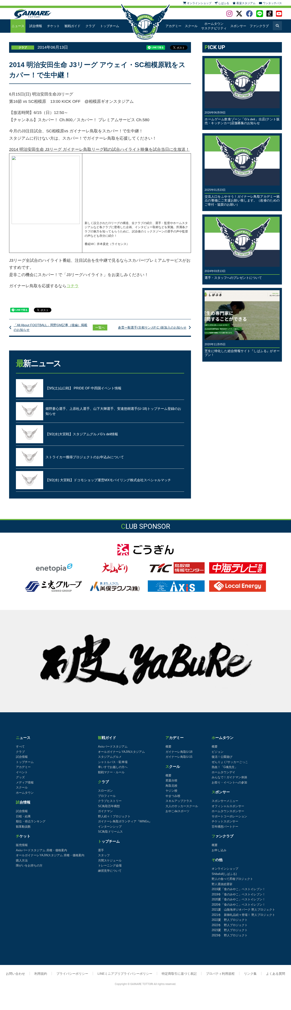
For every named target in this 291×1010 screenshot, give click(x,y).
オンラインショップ (225, 868)
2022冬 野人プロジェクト (230, 925)
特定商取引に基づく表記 (179, 973)
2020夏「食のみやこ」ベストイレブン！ (238, 899)
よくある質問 (275, 973)
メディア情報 (25, 782)
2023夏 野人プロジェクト (230, 930)
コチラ (72, 286)
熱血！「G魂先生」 (225, 767)
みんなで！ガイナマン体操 (229, 777)
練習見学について (110, 870)
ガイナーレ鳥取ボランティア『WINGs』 (125, 821)
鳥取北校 (171, 785)
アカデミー (173, 26)
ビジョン (217, 751)
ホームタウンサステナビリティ (214, 26)
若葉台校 (171, 780)
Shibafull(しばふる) (224, 874)
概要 (168, 746)
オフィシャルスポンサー (228, 806)
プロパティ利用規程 (220, 973)
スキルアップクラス (179, 801)
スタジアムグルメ (110, 756)
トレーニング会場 (110, 865)
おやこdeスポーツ (177, 811)
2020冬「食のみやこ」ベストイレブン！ (238, 904)
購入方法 (22, 860)
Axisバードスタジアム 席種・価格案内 (41, 850)
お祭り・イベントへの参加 (229, 782)
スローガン (105, 790)
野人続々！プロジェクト (114, 816)
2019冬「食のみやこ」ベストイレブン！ (238, 894)
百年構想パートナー (225, 826)
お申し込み (219, 850)
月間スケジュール (110, 860)
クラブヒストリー (110, 801)
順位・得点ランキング (30, 821)
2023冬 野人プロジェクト (230, 935)
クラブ (90, 26)
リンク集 (250, 973)
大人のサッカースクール (182, 806)
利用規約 (40, 973)
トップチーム (109, 26)
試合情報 (35, 26)
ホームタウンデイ (223, 772)
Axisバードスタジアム (113, 746)
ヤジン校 (171, 790)
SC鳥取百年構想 (109, 806)
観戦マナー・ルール (111, 772)
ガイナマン (105, 811)
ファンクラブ (259, 26)
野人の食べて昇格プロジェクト (232, 879)
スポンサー (238, 26)
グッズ (20, 777)
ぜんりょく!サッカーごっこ (230, 762)
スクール (191, 26)
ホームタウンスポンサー (228, 811)
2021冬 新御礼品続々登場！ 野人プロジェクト (243, 915)
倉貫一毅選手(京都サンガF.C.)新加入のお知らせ (152, 327)
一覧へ (100, 327)
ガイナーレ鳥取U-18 (179, 751)
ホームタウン (25, 792)
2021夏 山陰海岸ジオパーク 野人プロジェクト (243, 909)
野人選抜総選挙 (222, 884)
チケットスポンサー (225, 821)
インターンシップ (110, 826)
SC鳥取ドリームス (110, 831)
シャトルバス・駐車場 (113, 762)
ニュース (18, 26)
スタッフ (104, 855)
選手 (101, 850)
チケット (53, 26)
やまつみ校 (173, 796)
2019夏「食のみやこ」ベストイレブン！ (238, 889)
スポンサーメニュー (225, 801)
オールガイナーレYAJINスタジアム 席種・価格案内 (50, 855)
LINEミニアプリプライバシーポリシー (125, 973)
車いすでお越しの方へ (113, 767)
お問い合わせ (15, 973)
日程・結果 (23, 816)
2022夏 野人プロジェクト (230, 920)
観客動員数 (23, 826)
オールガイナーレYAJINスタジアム (121, 751)
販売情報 (22, 845)
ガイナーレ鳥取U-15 (179, 756)
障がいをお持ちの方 (29, 865)
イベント (22, 772)
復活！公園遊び (222, 756)
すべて (20, 746)
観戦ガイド (72, 26)
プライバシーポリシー (72, 973)
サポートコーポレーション (229, 816)
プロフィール (107, 796)
